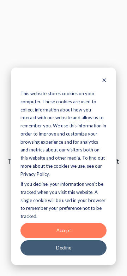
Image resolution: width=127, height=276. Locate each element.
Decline (63, 248)
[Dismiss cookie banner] (104, 81)
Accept (63, 230)
